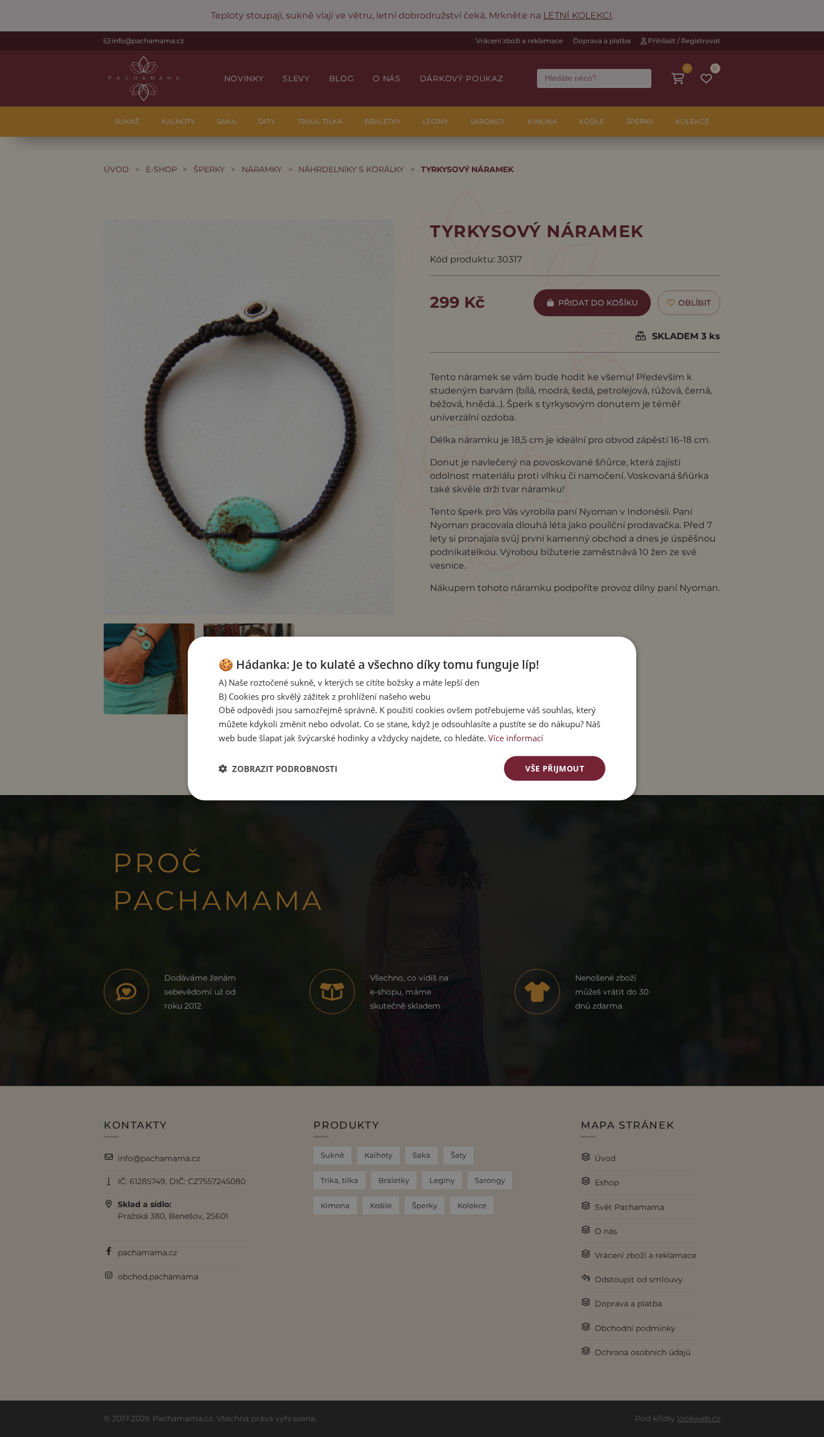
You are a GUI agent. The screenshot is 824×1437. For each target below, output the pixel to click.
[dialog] (412, 718)
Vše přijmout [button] (554, 768)
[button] (278, 769)
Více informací (515, 737)
